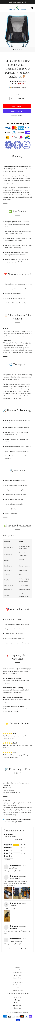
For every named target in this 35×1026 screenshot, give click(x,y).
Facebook (18, 997)
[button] (14, 81)
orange (21, 98)
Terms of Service (17, 982)
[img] (14, 865)
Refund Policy (17, 972)
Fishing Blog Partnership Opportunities (17, 993)
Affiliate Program (18, 990)
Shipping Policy (17, 985)
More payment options (17, 115)
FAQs (17, 988)
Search (17, 967)
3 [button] (17, 948)
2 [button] (13, 948)
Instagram (18, 1005)
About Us (17, 970)
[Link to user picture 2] (17, 893)
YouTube (18, 1008)
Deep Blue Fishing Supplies (20, 1012)
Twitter (18, 1000)
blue (13, 98)
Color (17, 94)
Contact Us (17, 975)
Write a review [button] (17, 839)
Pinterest (18, 1003)
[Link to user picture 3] (25, 893)
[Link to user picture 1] (8, 893)
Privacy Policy (17, 978)
